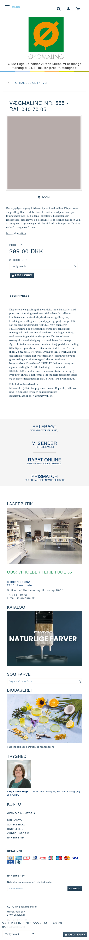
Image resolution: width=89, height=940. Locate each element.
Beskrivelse (19, 295)
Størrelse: (18, 260)
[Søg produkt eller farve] (80, 681)
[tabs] (58, 8)
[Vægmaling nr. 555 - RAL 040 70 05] (44, 153)
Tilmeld (74, 888)
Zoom (46, 197)
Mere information (16, 233)
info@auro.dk (26, 598)
